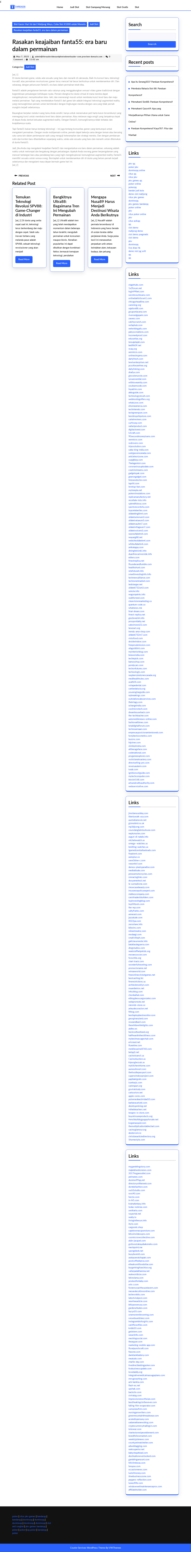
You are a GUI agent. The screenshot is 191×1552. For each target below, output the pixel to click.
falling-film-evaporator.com (141, 1406)
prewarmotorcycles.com (140, 874)
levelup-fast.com (136, 487)
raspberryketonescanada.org (142, 675)
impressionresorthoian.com (141, 1399)
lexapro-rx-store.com (138, 1113)
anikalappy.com (135, 547)
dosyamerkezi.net (137, 881)
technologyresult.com (139, 396)
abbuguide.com (135, 392)
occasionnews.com (137, 1470)
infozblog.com (135, 992)
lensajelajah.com (136, 342)
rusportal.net (134, 1214)
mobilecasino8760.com (140, 1049)
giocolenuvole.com (137, 376)
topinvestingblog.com (139, 901)
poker (15, 1516)
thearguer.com (135, 1342)
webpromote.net (136, 1002)
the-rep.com (134, 908)
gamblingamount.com (138, 1460)
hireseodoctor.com (137, 480)
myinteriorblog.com (138, 652)
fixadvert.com (135, 854)
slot (137, 7)
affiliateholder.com (137, 1490)
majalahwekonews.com (139, 1170)
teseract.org (134, 628)
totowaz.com (134, 1429)
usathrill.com (134, 682)
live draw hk (134, 248)
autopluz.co (134, 857)
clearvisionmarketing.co (140, 601)
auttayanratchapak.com (139, 1258)
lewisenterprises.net (138, 362)
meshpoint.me (135, 1247)
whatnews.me (135, 608)
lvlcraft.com (134, 433)
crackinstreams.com (138, 470)
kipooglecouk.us (136, 1062)
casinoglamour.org (137, 1130)
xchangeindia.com (137, 706)
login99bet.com (136, 292)
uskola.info (133, 591)
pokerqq (132, 187)
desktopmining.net (137, 1106)
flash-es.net (134, 1385)
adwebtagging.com (137, 1446)
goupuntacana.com (137, 312)
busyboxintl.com (136, 1254)
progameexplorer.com (139, 756)
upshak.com (134, 1389)
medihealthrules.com (138, 679)
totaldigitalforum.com (139, 726)
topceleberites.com (137, 510)
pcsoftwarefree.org (137, 366)
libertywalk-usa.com (138, 817)
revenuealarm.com (137, 766)
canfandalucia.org (136, 689)
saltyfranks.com (136, 911)
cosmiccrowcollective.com (141, 1237)
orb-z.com (133, 1284)
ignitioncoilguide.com (139, 773)
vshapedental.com (137, 685)
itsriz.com (133, 1224)
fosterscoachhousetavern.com (143, 1288)
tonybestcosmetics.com (140, 736)
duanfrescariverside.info (140, 554)
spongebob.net (135, 1251)
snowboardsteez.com (138, 1318)
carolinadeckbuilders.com (140, 897)
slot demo (133, 228)
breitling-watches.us (138, 847)
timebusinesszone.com (139, 1476)
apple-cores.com (136, 1096)
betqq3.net (133, 1052)
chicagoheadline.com (138, 302)
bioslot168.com (136, 780)
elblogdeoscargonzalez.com (142, 998)
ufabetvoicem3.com (138, 531)
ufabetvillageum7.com (139, 527)
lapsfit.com (133, 483)
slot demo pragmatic (138, 234)
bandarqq (41, 1516)
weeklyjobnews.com (138, 1439)
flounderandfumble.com (140, 564)
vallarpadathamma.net (139, 1271)
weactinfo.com (135, 1335)
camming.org (134, 305)
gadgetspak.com (136, 473)
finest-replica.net (136, 615)
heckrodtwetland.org (138, 1032)
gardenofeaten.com (137, 1308)
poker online (134, 184)
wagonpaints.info (136, 594)
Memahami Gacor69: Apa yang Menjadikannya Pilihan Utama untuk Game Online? (149, 115)
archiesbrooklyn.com (138, 985)
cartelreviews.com (137, 419)
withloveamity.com (137, 382)
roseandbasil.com (136, 1022)
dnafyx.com (134, 372)
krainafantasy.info (137, 1204)
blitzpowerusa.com (137, 1305)
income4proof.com (137, 335)
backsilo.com (134, 1392)
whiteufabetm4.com (138, 544)
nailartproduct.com (137, 426)
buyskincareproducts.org (140, 1116)
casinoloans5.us (136, 1056)
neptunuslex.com (136, 833)
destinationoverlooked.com (141, 1456)
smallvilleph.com (136, 938)
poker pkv (133, 167)
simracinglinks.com (137, 877)
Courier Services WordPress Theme (88, 1548)
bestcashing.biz (135, 978)
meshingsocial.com (137, 1338)
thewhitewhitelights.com (140, 1025)
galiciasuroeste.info (138, 941)
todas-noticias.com (137, 1207)
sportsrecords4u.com (138, 507)
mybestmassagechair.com (140, 1039)
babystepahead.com (138, 1453)
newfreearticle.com (137, 1301)
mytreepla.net (135, 490)
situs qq (132, 174)
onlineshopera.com (137, 356)
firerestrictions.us (137, 982)
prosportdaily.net (136, 621)
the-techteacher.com (138, 716)
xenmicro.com (135, 352)
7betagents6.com (136, 463)
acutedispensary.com (138, 1419)
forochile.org (134, 958)
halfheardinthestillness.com (141, 1035)
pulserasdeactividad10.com (141, 1099)
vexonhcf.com (135, 864)
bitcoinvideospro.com (139, 1234)
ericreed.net (134, 1042)
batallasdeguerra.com (138, 944)
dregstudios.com (136, 948)
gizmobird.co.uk (136, 823)
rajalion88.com (135, 308)
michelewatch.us (136, 840)
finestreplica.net (136, 561)
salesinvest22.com (137, 625)
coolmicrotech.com (137, 709)
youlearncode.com (137, 386)
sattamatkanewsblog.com (140, 1422)
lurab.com (133, 769)
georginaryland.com (138, 1019)
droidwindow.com (137, 642)
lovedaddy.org (135, 1372)
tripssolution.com (137, 446)
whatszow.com (135, 403)
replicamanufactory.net (139, 497)
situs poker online (137, 214)
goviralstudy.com (136, 1089)
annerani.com (134, 914)
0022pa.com (134, 921)
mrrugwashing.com (137, 1379)
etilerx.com (133, 557)
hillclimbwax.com (136, 1463)
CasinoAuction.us (137, 1059)
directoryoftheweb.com (139, 1184)
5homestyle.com (136, 1140)
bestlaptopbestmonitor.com (141, 1015)
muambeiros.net (136, 988)
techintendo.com (136, 409)
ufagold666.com (136, 648)
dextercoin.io (134, 1133)
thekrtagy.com (135, 702)
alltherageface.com (137, 749)
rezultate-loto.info (137, 500)
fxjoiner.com (134, 743)
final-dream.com (136, 611)
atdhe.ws (132, 1029)
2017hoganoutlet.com (139, 1173)
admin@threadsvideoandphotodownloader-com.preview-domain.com (69, 57)
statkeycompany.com (138, 894)
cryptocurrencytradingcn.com (142, 1426)
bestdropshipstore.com (139, 416)
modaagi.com (134, 934)
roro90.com (134, 1194)
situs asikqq (134, 221)
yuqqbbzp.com (135, 460)
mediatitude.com (136, 870)
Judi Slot (74, 7)
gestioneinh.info (136, 618)
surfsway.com (135, 423)
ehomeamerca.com (137, 406)
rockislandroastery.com (139, 759)
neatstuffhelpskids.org (139, 951)
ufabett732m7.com (137, 635)
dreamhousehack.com (139, 712)
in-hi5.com (133, 1200)
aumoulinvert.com (137, 1069)
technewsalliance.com (139, 578)
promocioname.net (137, 968)
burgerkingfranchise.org (140, 1268)
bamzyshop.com (136, 662)
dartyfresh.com (135, 359)
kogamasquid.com (137, 1123)
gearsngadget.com (137, 477)
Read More (25, 260)
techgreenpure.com (137, 413)
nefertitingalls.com (137, 329)
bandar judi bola (136, 191)
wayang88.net (135, 537)
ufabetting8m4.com (138, 514)
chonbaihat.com (136, 995)
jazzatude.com (135, 918)
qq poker (31, 1530)
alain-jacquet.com (137, 1241)
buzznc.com (134, 739)
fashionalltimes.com (138, 722)
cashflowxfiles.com (137, 1325)
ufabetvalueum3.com (138, 520)
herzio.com (133, 1197)
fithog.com (133, 1012)
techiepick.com (135, 658)
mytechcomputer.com (139, 776)
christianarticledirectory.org (141, 1136)
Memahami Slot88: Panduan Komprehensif (152, 102)
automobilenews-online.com (142, 719)
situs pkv (132, 177)
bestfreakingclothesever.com (142, 1402)
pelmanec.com (135, 1177)
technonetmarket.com (139, 581)
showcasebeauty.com (138, 887)
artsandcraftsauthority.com (141, 783)
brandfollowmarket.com (140, 1436)
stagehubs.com (135, 285)
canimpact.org (135, 1086)
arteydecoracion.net (138, 1008)
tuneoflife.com (135, 1483)
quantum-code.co (136, 605)
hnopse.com (134, 1466)
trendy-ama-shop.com (139, 632)
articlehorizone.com (138, 457)
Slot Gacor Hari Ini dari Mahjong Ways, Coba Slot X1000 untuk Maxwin (50, 24)
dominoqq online (136, 170)
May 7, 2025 (22, 57)
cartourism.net (135, 1093)
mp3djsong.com (136, 827)
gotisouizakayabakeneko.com (142, 1244)
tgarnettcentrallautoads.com (142, 850)
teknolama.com (135, 1278)
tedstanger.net (135, 584)
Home (60, 7)
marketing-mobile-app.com (141, 1345)
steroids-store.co (136, 1005)
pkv (130, 211)
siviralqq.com (134, 1395)
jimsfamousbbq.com (138, 813)
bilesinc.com (134, 928)
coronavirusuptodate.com (140, 467)
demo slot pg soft (137, 251)
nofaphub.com (135, 325)
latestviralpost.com (137, 1298)
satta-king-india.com (138, 450)
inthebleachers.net (137, 1109)
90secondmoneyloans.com (141, 436)
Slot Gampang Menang (98, 7)
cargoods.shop (135, 1227)
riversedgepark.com (138, 315)
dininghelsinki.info (137, 551)
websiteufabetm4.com (139, 541)
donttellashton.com (137, 1187)
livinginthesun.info (137, 1220)
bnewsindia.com (136, 655)
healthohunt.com (136, 567)
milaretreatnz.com (137, 931)
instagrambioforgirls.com (140, 1321)
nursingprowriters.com (139, 1412)
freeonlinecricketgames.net (141, 975)
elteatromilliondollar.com (140, 1264)
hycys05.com (135, 1311)
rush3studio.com (136, 1190)
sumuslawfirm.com (137, 1409)
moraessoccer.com (137, 955)
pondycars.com (135, 665)
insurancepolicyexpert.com (141, 891)
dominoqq (133, 201)
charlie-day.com (136, 1362)
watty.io (132, 1217)
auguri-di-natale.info (138, 837)
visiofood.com (135, 638)
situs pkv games (136, 197)
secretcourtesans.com (139, 295)
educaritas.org (135, 339)
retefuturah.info (136, 571)
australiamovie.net (137, 820)
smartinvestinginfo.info (139, 574)
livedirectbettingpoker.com (141, 1365)
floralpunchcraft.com (138, 1348)
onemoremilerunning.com (141, 1315)
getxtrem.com (135, 1332)
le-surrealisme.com (137, 884)
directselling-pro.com (138, 763)
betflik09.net (134, 345)
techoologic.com (136, 672)
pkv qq (131, 164)
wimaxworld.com (136, 971)
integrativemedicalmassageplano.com (146, 1375)
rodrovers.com (135, 443)
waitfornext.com (136, 598)
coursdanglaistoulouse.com (141, 830)
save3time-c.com (136, 860)
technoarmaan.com (137, 729)
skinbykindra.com (137, 746)
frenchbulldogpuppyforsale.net (143, 1119)
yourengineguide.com (139, 692)
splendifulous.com (137, 504)
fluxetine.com (135, 1045)
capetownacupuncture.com (141, 1231)
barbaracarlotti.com (137, 1103)
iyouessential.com (137, 379)
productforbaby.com (138, 1281)
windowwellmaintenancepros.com (145, 1486)
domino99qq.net (136, 1180)
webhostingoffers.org (139, 399)
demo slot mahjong (137, 194)
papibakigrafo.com (137, 1079)
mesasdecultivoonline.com (141, 1291)
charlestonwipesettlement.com (143, 1433)
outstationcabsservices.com (142, 699)
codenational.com (137, 753)
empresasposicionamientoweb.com (145, 732)
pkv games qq (135, 181)
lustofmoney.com (136, 1473)
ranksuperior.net (136, 1449)
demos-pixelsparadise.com (141, 867)
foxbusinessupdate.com (139, 1369)
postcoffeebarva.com (138, 1261)
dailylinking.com (136, 369)
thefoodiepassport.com (139, 1072)
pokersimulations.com (139, 493)
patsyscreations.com (138, 332)
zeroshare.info (135, 924)
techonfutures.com (137, 668)
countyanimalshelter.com (140, 1443)
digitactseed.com (136, 430)
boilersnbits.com (136, 1295)
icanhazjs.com (135, 1083)
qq (129, 224)
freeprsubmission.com (139, 645)
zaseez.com (134, 318)
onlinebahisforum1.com (140, 298)
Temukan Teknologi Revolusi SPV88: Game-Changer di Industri (28, 206)
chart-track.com (136, 961)
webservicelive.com (138, 786)
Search (135, 25)
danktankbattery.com (138, 1355)
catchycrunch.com (137, 322)
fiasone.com (134, 1352)
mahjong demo (135, 231)
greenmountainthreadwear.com (143, 1416)
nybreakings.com (136, 695)
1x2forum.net (135, 288)
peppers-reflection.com (139, 1480)
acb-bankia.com (136, 1382)
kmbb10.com (134, 1328)
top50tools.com (136, 904)
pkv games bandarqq (138, 204)
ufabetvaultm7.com (137, 524)
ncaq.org (132, 349)
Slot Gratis (122, 7)
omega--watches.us (138, 843)
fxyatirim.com (135, 389)
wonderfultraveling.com (140, 965)
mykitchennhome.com (139, 1066)
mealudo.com (135, 1359)
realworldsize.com (137, 1274)
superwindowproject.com (140, 1076)
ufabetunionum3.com (138, 517)
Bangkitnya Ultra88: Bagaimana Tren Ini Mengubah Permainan (66, 206)
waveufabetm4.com (138, 534)
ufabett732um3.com (138, 588)
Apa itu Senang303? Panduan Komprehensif (152, 82)
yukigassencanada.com (139, 453)
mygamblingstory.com (139, 1167)
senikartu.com (135, 1210)
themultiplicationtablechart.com (143, 1126)
